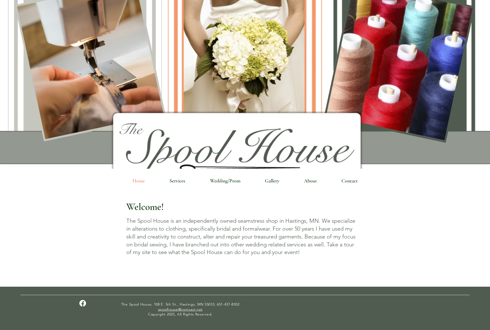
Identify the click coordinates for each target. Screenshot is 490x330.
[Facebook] (82, 303)
